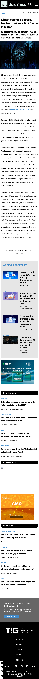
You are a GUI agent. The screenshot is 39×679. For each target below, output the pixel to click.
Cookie (19, 649)
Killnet (29, 250)
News (3, 13)
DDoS (20, 250)
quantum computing (8, 531)
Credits (19, 660)
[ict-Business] (12, 4)
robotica (4, 578)
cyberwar (11, 250)
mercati (3, 398)
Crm (4, 270)
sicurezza (6, 314)
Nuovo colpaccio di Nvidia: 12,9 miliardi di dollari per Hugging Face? (28, 298)
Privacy (19, 644)
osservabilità (6, 414)
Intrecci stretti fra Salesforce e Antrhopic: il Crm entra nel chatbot (27, 277)
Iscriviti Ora (11, 616)
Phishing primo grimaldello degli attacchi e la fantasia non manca (28, 321)
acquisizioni (7, 291)
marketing (4, 547)
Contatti (19, 655)
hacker (19, 253)
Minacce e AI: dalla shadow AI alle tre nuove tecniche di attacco (27, 342)
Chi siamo (19, 639)
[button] (29, 4)
